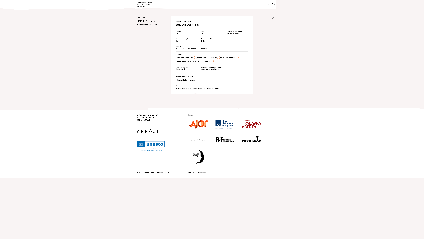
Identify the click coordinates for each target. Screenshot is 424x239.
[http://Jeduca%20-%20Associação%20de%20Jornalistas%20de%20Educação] (198, 140)
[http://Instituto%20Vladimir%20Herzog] (198, 157)
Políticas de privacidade (197, 173)
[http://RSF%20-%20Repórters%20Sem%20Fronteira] (225, 140)
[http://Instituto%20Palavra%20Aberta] (251, 124)
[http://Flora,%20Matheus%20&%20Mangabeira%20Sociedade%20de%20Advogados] (225, 124)
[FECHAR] (272, 18)
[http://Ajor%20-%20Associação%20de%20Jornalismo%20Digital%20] (198, 124)
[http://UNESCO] (151, 151)
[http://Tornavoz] (251, 140)
